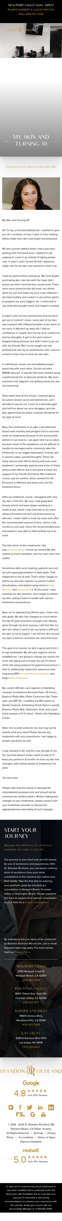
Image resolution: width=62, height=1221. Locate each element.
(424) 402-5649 (31, 1024)
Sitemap (38, 1133)
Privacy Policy (22, 952)
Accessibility (26, 1137)
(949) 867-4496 (31, 980)
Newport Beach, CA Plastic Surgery (31, 1129)
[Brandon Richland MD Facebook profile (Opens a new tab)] (20, 1107)
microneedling (15, 550)
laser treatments (18, 678)
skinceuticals (24, 589)
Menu (53, 30)
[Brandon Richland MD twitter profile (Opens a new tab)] (30, 1107)
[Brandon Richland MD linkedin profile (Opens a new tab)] (41, 1107)
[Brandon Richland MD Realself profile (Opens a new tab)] (21, 1114)
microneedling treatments (34, 674)
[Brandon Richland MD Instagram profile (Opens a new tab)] (11, 1107)
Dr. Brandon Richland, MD (39, 167)
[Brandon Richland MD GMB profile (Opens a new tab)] (33, 1114)
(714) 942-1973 (31, 1002)
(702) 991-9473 (31, 1047)
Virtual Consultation (36, 902)
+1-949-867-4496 (43, 1209)
